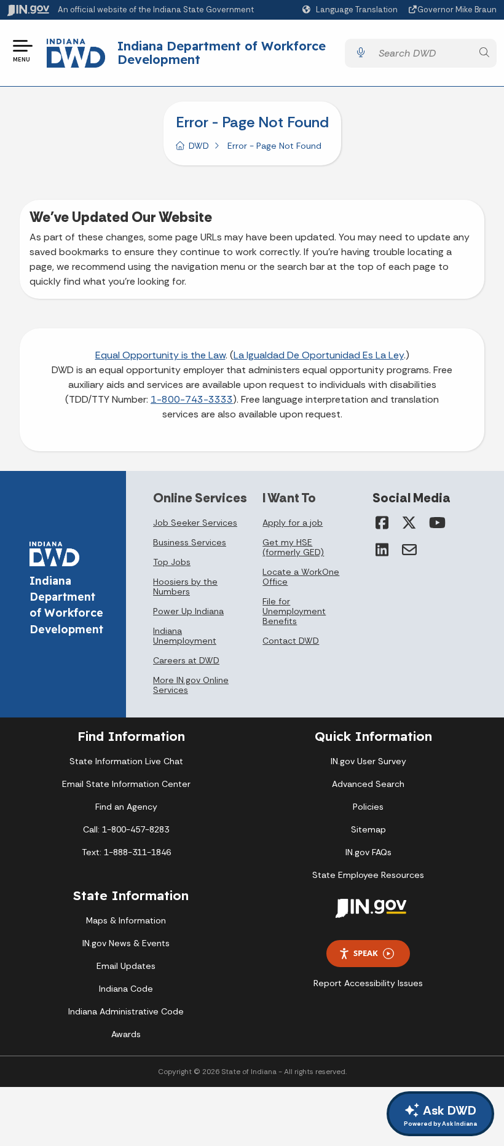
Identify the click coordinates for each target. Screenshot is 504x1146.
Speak (365, 952)
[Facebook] (382, 522)
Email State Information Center (126, 783)
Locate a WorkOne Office (300, 576)
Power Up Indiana (188, 611)
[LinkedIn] (382, 549)
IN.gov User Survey (368, 761)
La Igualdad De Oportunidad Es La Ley (319, 355)
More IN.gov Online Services (191, 684)
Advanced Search (368, 783)
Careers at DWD (186, 660)
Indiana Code (126, 988)
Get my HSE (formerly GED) (293, 547)
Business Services (189, 542)
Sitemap (368, 829)
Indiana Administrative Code (126, 1011)
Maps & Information (126, 920)
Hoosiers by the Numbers (185, 586)
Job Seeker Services (195, 522)
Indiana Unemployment (184, 635)
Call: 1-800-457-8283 (126, 829)
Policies (368, 806)
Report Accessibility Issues (368, 983)
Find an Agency (126, 806)
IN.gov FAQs (368, 852)
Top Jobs (172, 561)
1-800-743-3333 (192, 399)
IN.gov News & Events (126, 943)
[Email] (409, 549)
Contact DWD (290, 640)
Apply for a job (292, 522)
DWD (199, 145)
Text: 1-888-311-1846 (126, 852)
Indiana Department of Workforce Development (221, 52)
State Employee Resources (368, 874)
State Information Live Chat (126, 761)
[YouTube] (436, 522)
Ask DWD (440, 1115)
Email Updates (126, 965)
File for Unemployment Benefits (294, 611)
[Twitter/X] (409, 522)
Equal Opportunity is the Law (160, 355)
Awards (126, 1034)
